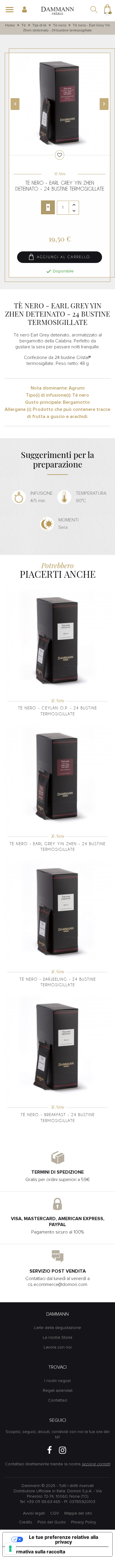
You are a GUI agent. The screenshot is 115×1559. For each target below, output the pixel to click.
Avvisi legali (34, 1513)
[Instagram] (62, 1450)
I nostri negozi (57, 1381)
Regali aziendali (58, 1391)
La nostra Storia (57, 1337)
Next (104, 104)
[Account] (27, 9)
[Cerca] (94, 10)
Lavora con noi (58, 1347)
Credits (25, 1522)
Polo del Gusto (51, 1522)
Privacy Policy (83, 1522)
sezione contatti (96, 1464)
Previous (15, 104)
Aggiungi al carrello (62, 257)
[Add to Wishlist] (59, 155)
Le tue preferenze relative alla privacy (63, 1539)
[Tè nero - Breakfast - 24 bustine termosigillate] (57, 1048)
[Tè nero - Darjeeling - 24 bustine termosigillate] (57, 912)
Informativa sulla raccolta (36, 1552)
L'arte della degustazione (57, 1328)
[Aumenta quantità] (74, 205)
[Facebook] (49, 1450)
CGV (54, 1513)
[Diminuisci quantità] (74, 210)
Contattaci (57, 1400)
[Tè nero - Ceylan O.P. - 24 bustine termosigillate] (57, 641)
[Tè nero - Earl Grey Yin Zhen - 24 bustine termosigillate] (57, 777)
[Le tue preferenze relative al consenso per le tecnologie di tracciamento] (10, 1548)
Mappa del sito (78, 1513)
